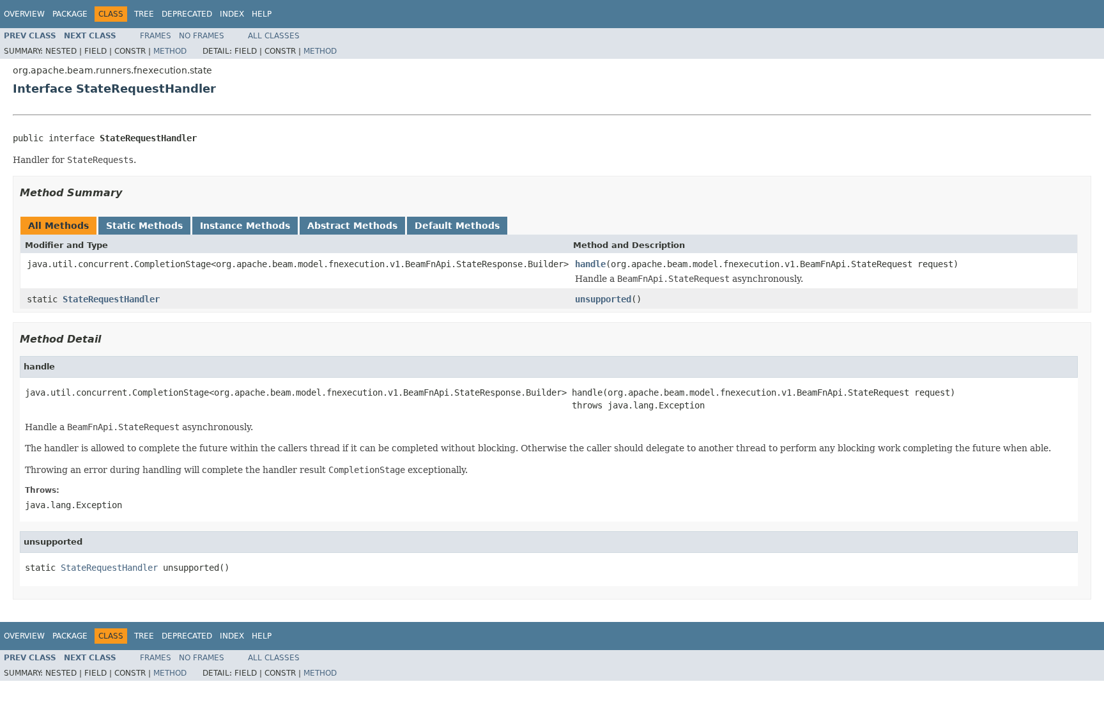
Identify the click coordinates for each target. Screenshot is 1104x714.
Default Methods (457, 226)
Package (70, 14)
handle (590, 264)
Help (262, 14)
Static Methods (144, 226)
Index (232, 14)
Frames (155, 35)
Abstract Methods (352, 226)
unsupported (603, 299)
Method (170, 51)
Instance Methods (245, 226)
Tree (144, 14)
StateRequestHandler (111, 299)
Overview (24, 14)
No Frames (201, 35)
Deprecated (187, 14)
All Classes (274, 35)
